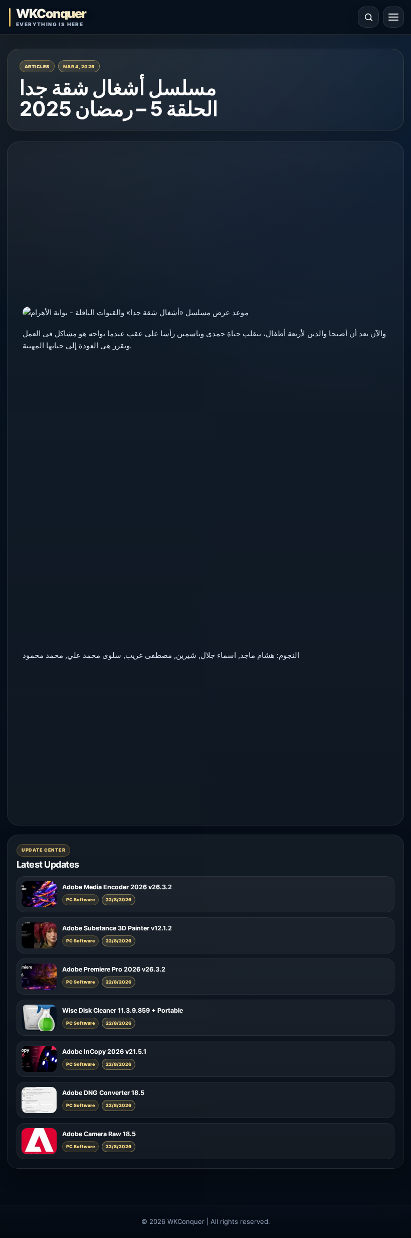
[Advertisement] (205, 227)
